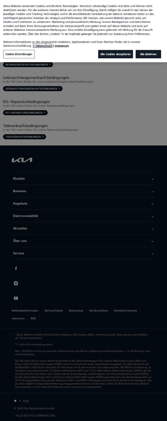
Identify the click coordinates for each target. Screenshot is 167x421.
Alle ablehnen (148, 54)
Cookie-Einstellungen (18, 54)
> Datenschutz (42, 45)
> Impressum (61, 45)
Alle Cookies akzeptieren (115, 54)
